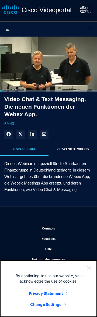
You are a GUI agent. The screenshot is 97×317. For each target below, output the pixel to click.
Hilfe (67, 249)
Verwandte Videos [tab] (73, 149)
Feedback (65, 238)
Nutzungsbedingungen (60, 259)
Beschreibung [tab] (24, 149)
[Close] (89, 268)
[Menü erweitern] (8, 29)
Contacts (65, 228)
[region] (48, 288)
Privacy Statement (46, 293)
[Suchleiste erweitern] (90, 26)
